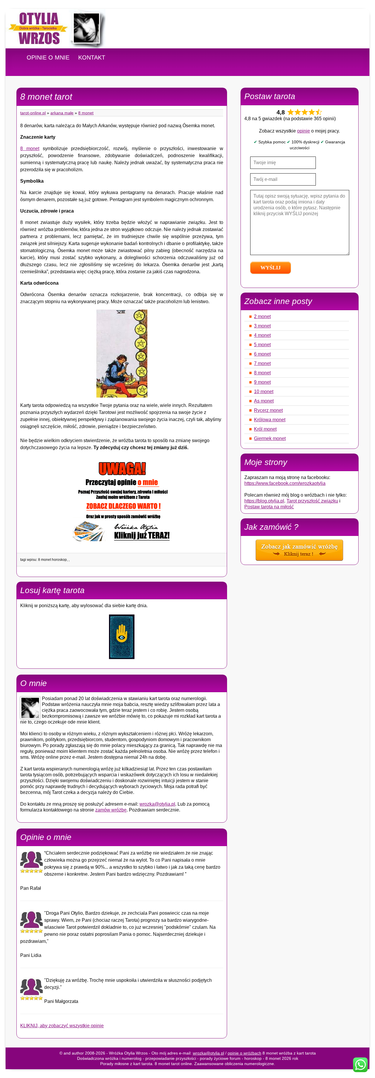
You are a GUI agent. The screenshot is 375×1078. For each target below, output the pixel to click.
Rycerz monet (268, 410)
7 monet (262, 363)
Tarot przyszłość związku (312, 500)
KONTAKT (91, 57)
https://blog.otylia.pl (264, 500)
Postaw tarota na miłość (269, 506)
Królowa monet (269, 419)
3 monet (262, 325)
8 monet (85, 113)
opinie (303, 130)
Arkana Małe (62, 113)
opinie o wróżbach (244, 1053)
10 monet (263, 391)
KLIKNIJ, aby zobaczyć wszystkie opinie (62, 1025)
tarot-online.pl (33, 113)
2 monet (262, 316)
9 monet (262, 382)
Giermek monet (270, 438)
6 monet (262, 354)
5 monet (262, 344)
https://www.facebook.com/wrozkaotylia (284, 483)
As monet (264, 400)
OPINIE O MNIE (48, 57)
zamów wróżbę (111, 809)
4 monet (262, 335)
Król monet (265, 429)
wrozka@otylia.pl (157, 804)
